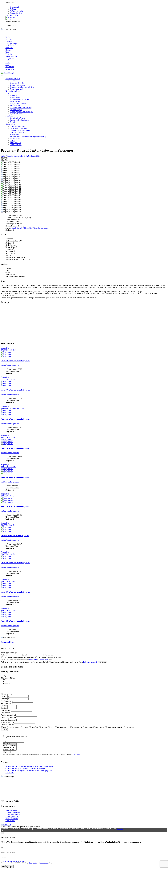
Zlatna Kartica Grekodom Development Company (28, 136)
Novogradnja (77, 727)
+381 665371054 (11, 15)
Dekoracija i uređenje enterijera (21, 112)
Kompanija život (16, 13)
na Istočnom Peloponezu (10, 365)
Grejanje (44, 727)
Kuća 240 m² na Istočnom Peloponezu (15, 419)
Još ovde (120, 829)
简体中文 (9, 48)
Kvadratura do (6, 704)
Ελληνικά (8, 39)
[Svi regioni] (9, 744)
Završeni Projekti (16, 110)
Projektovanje (15, 97)
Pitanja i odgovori (16, 89)
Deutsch (8, 50)
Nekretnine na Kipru (12, 91)
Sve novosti (9, 773)
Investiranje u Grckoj (17, 118)
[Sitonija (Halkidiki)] (9, 747)
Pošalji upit (102, 662)
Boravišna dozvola (17, 83)
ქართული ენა (11, 56)
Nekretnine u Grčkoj (12, 79)
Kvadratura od (6, 701)
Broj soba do (5, 713)
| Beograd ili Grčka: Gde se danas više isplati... (26, 768)
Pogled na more (14, 727)
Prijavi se (7, 752)
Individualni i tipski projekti (20, 99)
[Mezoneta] (9, 684)
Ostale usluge (10, 124)
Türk (7, 65)
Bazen (52, 727)
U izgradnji (88, 727)
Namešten (34, 727)
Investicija (9, 116)
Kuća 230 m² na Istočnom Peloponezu (15, 361)
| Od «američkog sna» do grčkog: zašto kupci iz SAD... (29, 766)
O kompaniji (14, 7)
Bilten (38, 156)
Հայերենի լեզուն (13, 43)
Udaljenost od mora (8, 720)
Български (9, 46)
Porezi (12, 122)
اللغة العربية (10, 69)
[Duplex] (9, 682)
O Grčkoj (13, 81)
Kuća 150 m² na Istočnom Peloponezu (15, 506)
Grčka (3, 156)
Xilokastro (32, 156)
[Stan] (9, 680)
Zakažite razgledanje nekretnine (49, 657)
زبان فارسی (10, 58)
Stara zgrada (99, 727)
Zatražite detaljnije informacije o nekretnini (19, 657)
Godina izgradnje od (8, 715)
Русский (8, 41)
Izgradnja (13, 95)
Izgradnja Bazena (16, 114)
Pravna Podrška (15, 139)
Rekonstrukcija (15, 106)
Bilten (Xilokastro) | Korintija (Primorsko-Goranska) (29, 228)
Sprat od (4, 706)
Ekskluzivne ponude (12, 815)
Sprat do (4, 708)
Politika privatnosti (90, 662)
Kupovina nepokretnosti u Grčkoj (22, 87)
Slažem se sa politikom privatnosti (14, 861)
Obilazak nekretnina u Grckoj (20, 130)
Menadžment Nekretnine (19, 128)
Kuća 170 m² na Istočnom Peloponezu (15, 448)
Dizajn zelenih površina (18, 103)
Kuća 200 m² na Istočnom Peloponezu (15, 477)
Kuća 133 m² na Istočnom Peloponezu (15, 621)
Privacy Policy (33, 659)
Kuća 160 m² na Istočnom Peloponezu (15, 390)
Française (8, 54)
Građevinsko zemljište (115, 727)
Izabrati (4, 729)
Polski (7, 61)
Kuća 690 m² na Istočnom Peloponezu (15, 592)
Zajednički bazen (63, 727)
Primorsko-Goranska (13, 156)
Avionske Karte (15, 143)
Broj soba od (5, 710)
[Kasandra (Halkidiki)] (9, 746)
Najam (12, 141)
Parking (25, 727)
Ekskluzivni (130, 727)
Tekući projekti (15, 101)
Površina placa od (7, 722)
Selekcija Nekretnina (17, 126)
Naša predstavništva (17, 11)
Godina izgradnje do (8, 717)
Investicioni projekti (12, 812)
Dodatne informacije (17, 85)
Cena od (4, 696)
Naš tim (13, 9)
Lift (4, 727)
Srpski (7, 63)
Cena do (4, 699)
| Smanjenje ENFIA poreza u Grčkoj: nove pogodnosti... (30, 771)
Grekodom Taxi (15, 145)
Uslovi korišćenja (11, 819)
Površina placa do (7, 725)
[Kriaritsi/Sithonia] (9, 749)
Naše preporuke (11, 810)
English (8, 37)
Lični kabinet (10, 821)
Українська (9, 67)
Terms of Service (44, 659)
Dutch (7, 52)
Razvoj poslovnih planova (19, 120)
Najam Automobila (17, 132)
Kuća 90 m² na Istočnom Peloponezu (15, 536)
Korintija (24, 156)
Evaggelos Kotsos (7, 642)
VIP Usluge (14, 134)
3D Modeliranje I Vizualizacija (21, 108)
